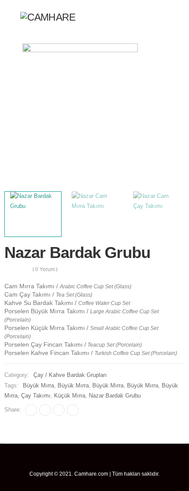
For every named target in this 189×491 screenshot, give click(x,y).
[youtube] (107, 461)
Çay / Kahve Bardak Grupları (70, 375)
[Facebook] (31, 410)
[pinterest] (95, 461)
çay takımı (36, 396)
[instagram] (118, 461)
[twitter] (83, 461)
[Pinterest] (59, 410)
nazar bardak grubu (115, 396)
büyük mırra (38, 386)
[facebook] (71, 461)
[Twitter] (45, 410)
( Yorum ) (45, 269)
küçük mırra (69, 396)
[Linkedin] (73, 410)
